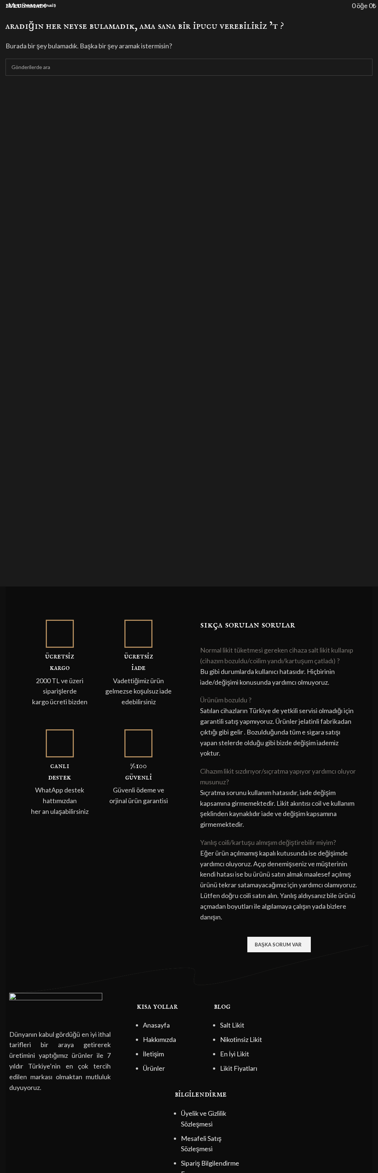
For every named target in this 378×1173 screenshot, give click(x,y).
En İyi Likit (234, 1054)
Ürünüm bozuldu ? (225, 700)
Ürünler (154, 1068)
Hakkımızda (159, 1039)
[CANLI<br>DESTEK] (60, 743)
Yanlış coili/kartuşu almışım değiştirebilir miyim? (268, 842)
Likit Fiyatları (238, 1068)
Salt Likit (232, 1025)
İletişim (153, 1054)
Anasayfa (156, 1025)
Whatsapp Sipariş (40, 5)
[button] (279, 655)
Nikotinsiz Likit (241, 1039)
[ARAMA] (363, 67)
